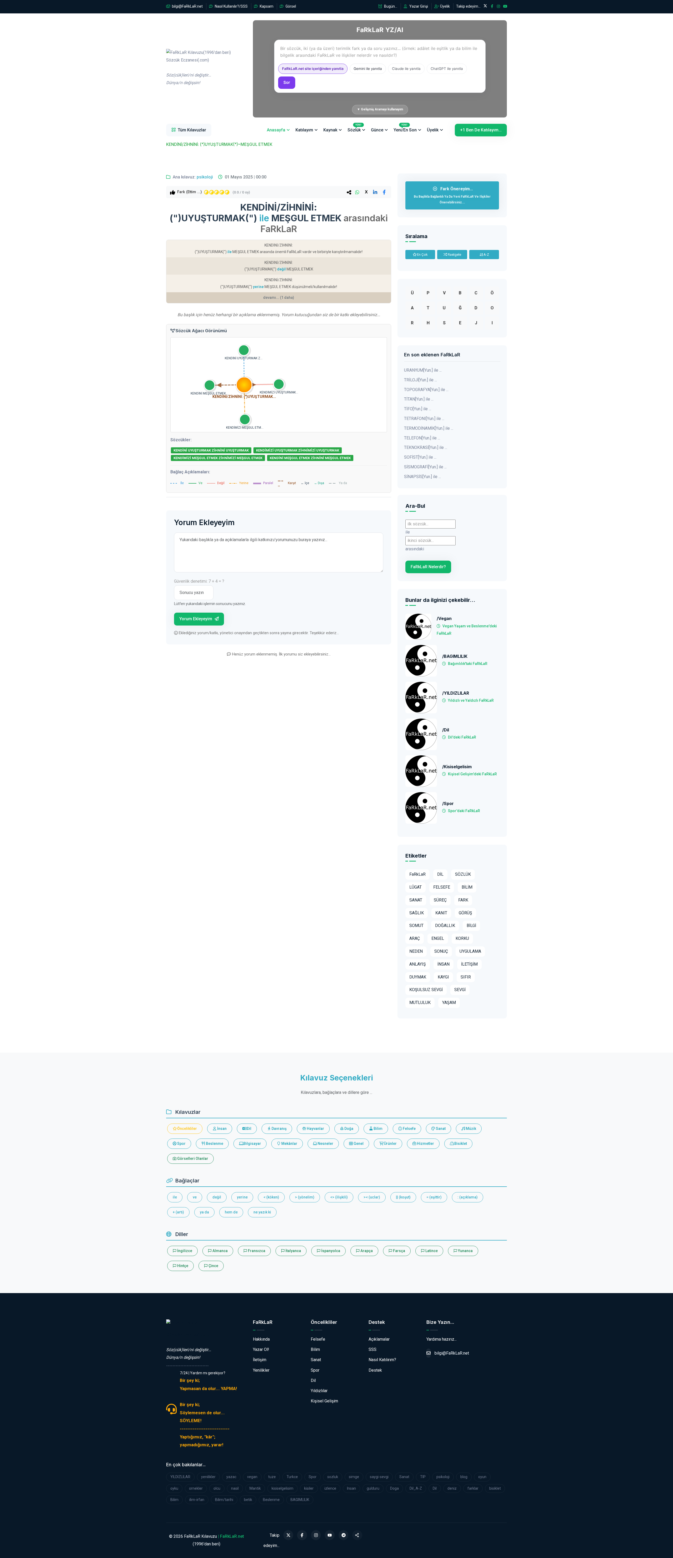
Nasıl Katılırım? (382, 1359)
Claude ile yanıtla (406, 68)
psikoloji (205, 177)
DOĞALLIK (445, 925)
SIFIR (466, 977)
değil (216, 1197)
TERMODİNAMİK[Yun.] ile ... (428, 428)
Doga (394, 1488)
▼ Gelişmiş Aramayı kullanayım (380, 109)
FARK (463, 900)
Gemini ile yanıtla (368, 68)
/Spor (448, 803)
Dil (248, 1128)
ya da (204, 1212)
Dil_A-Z (416, 1488)
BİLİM (467, 887)
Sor (286, 82)
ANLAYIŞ (417, 964)
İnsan (221, 1128)
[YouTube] (330, 1535)
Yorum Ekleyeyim (196, 618)
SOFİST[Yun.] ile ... (420, 457)
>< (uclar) (372, 1197)
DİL (440, 874)
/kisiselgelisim (457, 766)
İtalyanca (293, 1251)
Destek (375, 1370)
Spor (181, 1143)
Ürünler (390, 1143)
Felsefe (409, 1128)
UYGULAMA (470, 951)
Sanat (440, 1128)
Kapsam (266, 6)
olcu (216, 1488)
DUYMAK (417, 977)
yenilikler (208, 1477)
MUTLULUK (420, 1002)
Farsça (398, 1251)
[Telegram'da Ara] (344, 1535)
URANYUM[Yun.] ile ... (423, 370)
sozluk (332, 1477)
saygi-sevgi (379, 1477)
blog (463, 1477)
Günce (377, 129)
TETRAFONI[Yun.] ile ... (424, 418)
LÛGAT (415, 887)
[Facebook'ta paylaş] (384, 192)
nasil (235, 1488)
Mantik (255, 1488)
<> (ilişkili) (339, 1197)
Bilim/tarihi (224, 1500)
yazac (231, 1477)
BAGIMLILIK (299, 1500)
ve (195, 1197)
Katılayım (304, 129)
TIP (423, 1477)
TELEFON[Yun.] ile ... (422, 437)
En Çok (422, 255)
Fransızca (256, 1251)
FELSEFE (441, 887)
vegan (252, 1477)
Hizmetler (425, 1143)
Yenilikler (261, 1370)
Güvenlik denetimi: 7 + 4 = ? (199, 581)
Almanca (220, 1251)
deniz (452, 1488)
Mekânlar (289, 1143)
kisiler (309, 1488)
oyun (482, 1477)
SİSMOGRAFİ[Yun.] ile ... (425, 466)
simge (354, 1477)
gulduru (373, 1488)
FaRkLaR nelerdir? (428, 566)
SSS (372, 1349)
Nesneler (325, 1143)
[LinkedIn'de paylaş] (375, 192)
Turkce (292, 1477)
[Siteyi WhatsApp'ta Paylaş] (357, 1535)
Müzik (470, 1128)
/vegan (444, 618)
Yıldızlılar (319, 1390)
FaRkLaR (417, 874)
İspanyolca (330, 1251)
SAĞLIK (416, 912)
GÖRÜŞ (465, 912)
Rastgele (454, 255)
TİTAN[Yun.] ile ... (419, 399)
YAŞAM (449, 1002)
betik (248, 1500)
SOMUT (416, 925)
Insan (351, 1488)
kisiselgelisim (282, 1488)
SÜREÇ (440, 900)
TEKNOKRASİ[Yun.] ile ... (425, 447)
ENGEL (437, 938)
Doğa (348, 1128)
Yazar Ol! (261, 1349)
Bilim (378, 1128)
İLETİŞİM (469, 964)
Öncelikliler (186, 1128)
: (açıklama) (467, 1197)
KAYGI (443, 977)
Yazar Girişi (418, 6)
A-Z (486, 255)
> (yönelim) (304, 1197)
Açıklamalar (379, 1339)
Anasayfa (276, 129)
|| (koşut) (403, 1197)
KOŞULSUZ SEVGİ (426, 989)
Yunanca (465, 1251)
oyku (174, 1488)
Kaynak (330, 129)
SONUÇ (441, 951)
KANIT (441, 912)
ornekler (196, 1488)
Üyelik (444, 6)
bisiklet (495, 1488)
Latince (431, 1251)
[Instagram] (316, 1535)
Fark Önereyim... (452, 195)
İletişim (259, 1359)
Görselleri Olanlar (192, 1158)
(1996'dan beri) (198, 67)
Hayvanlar (315, 1128)
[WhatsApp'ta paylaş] (357, 192)
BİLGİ (471, 925)
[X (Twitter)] (288, 1535)
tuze (272, 1477)
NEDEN (416, 951)
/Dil (445, 729)
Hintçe (182, 1266)
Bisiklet (460, 1143)
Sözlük (354, 128)
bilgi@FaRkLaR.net (187, 6)
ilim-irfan (196, 1500)
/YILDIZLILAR (455, 693)
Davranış (279, 1128)
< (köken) (271, 1197)
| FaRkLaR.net (231, 1536)
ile (175, 1197)
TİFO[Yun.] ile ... (417, 408)
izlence (330, 1488)
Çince (213, 1266)
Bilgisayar (252, 1143)
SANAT (415, 900)
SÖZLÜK (463, 874)
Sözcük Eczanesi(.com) (188, 1334)
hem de (231, 1212)
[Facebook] (302, 1535)
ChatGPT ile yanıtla (447, 68)
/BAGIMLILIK (454, 656)
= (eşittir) (434, 1197)
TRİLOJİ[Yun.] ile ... (420, 379)
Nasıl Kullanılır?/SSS (231, 6)
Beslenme (214, 1143)
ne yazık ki (262, 1212)
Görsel (290, 6)
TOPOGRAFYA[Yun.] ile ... (426, 389)
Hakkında (261, 1339)
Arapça (366, 1251)
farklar (472, 1488)
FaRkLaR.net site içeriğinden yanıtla (313, 68)
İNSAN (443, 964)
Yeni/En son (405, 128)
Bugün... (390, 6)
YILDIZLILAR (180, 1477)
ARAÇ (414, 938)
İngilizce (184, 1251)
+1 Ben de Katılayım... (481, 129)
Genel (358, 1143)
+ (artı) (178, 1212)
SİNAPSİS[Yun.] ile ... (422, 476)
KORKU (462, 938)
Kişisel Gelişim (324, 1400)
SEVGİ (460, 989)
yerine (242, 1197)
